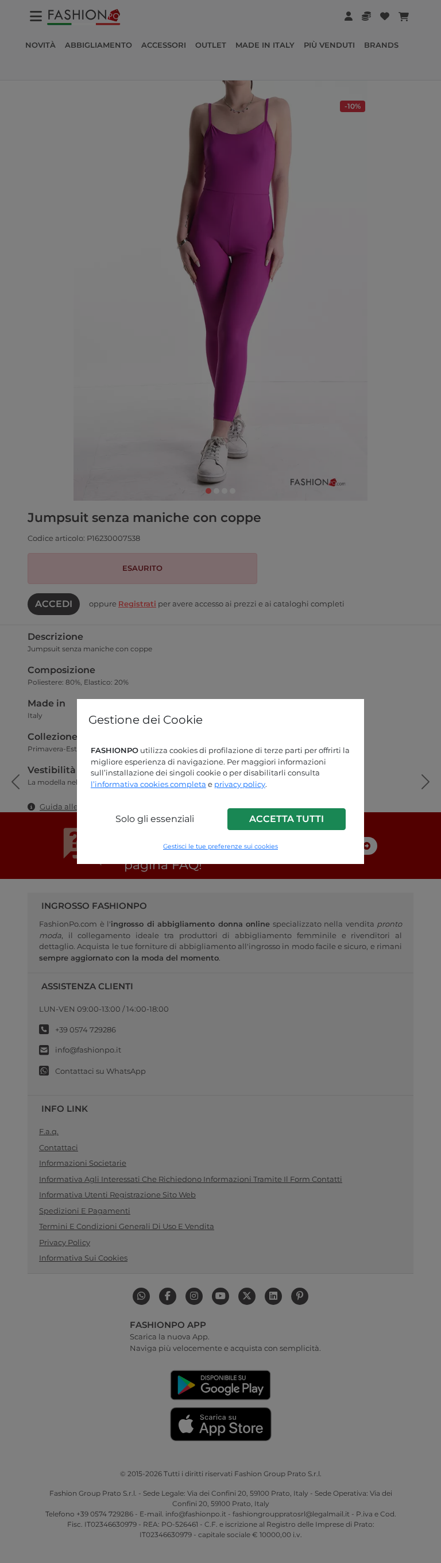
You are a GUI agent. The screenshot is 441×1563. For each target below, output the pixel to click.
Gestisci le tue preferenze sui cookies (220, 846)
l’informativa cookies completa (148, 784)
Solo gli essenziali (154, 818)
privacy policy (239, 784)
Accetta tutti (286, 818)
